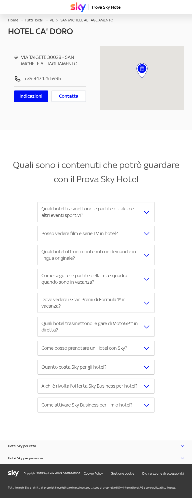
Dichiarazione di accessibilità (163, 473)
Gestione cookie (122, 473)
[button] (96, 212)
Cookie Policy (93, 473)
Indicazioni (31, 96)
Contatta (68, 96)
